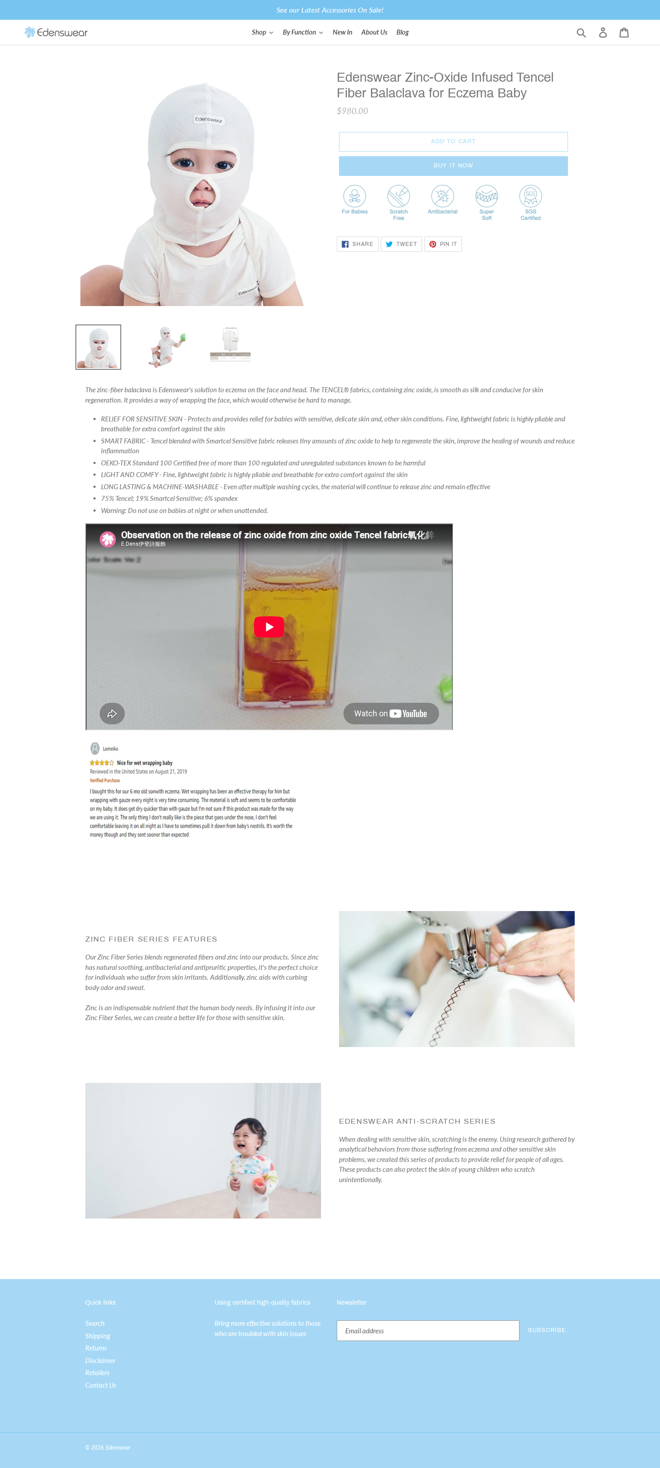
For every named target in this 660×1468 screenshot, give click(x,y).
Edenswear (118, 1447)
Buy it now (453, 165)
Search (95, 1323)
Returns (96, 1348)
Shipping (97, 1336)
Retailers (97, 1372)
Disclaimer (100, 1360)
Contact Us (100, 1385)
